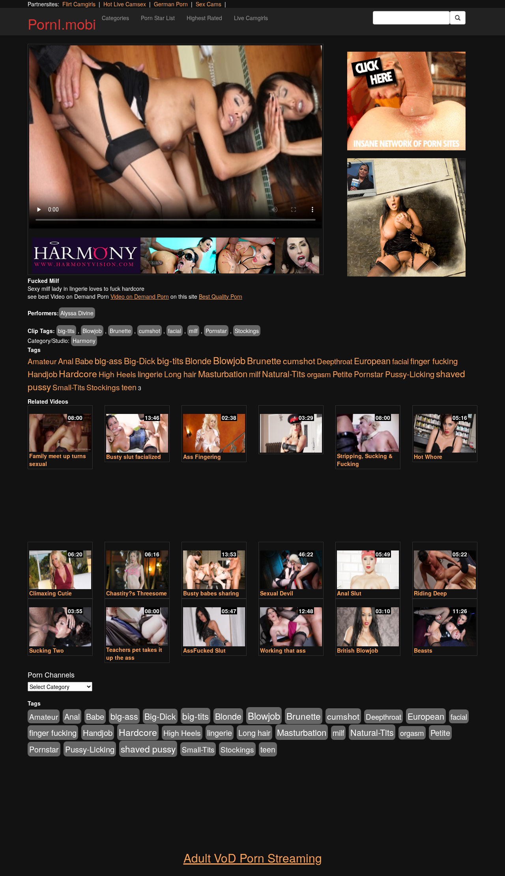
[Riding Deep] (445, 566)
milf (193, 331)
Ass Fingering (202, 456)
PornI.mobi (62, 23)
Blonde (198, 360)
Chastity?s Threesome (136, 593)
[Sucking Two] (60, 623)
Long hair (180, 374)
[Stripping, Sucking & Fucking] (368, 429)
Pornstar (216, 331)
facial (174, 331)
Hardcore (78, 373)
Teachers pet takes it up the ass (134, 653)
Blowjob (92, 331)
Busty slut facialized (133, 456)
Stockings (247, 331)
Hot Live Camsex (124, 4)
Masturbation (222, 373)
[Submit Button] (458, 17)
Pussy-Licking (409, 374)
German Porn (171, 4)
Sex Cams (208, 4)
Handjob (42, 374)
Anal (65, 361)
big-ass (108, 360)
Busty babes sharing (211, 593)
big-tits (66, 331)
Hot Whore (428, 456)
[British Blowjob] (368, 623)
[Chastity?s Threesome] (137, 566)
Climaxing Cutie (50, 593)
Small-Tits (68, 387)
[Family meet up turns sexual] (60, 429)
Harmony (84, 340)
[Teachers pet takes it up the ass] (137, 623)
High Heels (117, 374)
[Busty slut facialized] (137, 430)
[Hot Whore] (445, 430)
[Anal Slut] (368, 566)
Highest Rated (204, 18)
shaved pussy (148, 748)
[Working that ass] (291, 623)
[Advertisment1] (406, 101)
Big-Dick (139, 361)
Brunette (120, 331)
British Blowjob (357, 650)
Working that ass (283, 650)
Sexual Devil (276, 593)
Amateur (42, 361)
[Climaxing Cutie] (60, 566)
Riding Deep (430, 593)
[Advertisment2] (406, 217)
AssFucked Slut (204, 650)
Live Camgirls (251, 18)
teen (129, 387)
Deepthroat (334, 361)
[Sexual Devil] (291, 566)
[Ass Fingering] (214, 430)
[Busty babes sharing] (214, 566)
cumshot (149, 331)
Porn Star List (158, 18)
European (372, 360)
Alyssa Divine (77, 313)
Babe (84, 361)
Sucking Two (46, 650)
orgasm (319, 374)
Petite (342, 374)
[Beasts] (445, 623)
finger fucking (434, 361)
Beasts (423, 650)
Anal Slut (349, 593)
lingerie (150, 374)
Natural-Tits (283, 373)
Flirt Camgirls (78, 4)
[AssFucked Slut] (214, 623)
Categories (115, 18)
